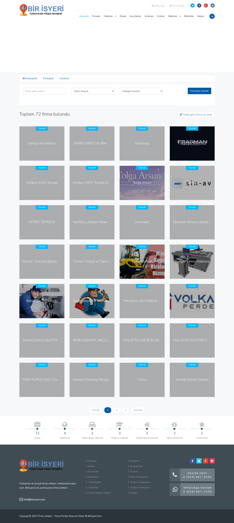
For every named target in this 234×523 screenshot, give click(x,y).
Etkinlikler (189, 16)
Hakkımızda (94, 482)
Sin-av (192, 182)
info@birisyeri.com (34, 499)
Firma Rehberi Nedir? (99, 492)
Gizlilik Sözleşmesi (140, 487)
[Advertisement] (117, 47)
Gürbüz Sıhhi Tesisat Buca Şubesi (98, 182)
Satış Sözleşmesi (139, 476)
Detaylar (43, 157)
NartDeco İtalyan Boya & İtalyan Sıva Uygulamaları (111, 222)
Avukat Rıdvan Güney (192, 379)
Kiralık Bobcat (142, 261)
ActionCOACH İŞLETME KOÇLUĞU (49, 340)
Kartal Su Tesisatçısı (42, 300)
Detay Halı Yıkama (42, 143)
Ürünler (161, 16)
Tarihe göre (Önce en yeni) (197, 114)
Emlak (123, 16)
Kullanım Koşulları (140, 482)
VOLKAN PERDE (192, 300)
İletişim (200, 16)
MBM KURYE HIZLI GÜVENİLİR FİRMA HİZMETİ (59, 379)
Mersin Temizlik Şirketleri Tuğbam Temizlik (55, 261)
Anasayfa (84, 16)
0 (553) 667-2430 (197, 477)
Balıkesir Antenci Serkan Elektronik (200, 222)
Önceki (96, 410)
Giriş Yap (159, 6)
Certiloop (142, 143)
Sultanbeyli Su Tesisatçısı (92, 300)
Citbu (142, 379)
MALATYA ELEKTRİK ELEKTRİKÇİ (198, 340)
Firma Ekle (178, 6)
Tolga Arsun (142, 182)
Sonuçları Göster (199, 90)
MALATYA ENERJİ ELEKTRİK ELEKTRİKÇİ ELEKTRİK (162, 340)
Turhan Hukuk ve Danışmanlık (96, 261)
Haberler (108, 16)
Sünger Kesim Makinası (192, 261)
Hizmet (64, 78)
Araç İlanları (135, 16)
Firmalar (96, 16)
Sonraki (138, 410)
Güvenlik (93, 487)
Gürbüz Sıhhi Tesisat (42, 182)
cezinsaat (142, 222)
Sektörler (173, 16)
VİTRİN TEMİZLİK (42, 222)
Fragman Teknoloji (192, 143)
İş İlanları (149, 16)
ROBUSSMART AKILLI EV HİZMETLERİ (103, 340)
